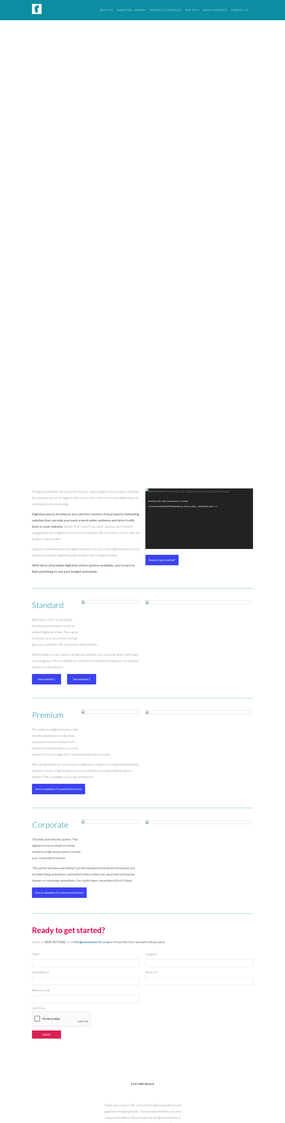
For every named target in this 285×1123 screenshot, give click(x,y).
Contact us (239, 10)
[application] (199, 518)
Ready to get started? (162, 560)
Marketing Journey (131, 10)
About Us (106, 10)
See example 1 (46, 679)
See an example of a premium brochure (58, 789)
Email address (40, 972)
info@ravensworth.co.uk (92, 942)
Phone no (151, 972)
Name (36, 954)
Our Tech (192, 10)
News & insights (215, 10)
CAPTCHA (38, 1008)
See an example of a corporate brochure (59, 892)
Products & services (165, 10)
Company (151, 954)
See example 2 (81, 679)
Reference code (41, 990)
